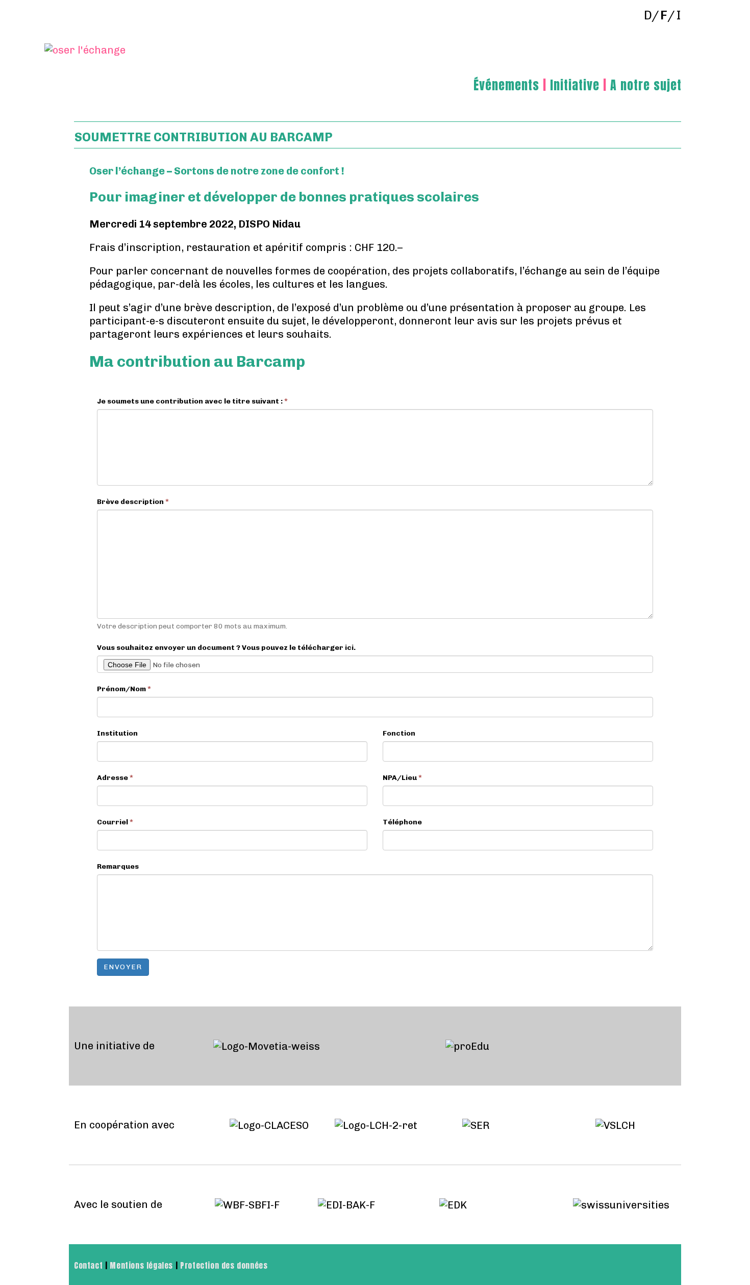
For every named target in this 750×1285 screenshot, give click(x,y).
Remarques (118, 866)
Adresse (115, 777)
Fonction (399, 733)
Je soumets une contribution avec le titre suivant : (192, 401)
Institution (117, 733)
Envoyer (123, 967)
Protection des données (223, 1265)
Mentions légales (141, 1265)
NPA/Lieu (402, 777)
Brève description (133, 501)
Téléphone (402, 822)
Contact (88, 1265)
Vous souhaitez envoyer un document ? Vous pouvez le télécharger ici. (226, 647)
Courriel (115, 822)
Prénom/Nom (124, 689)
